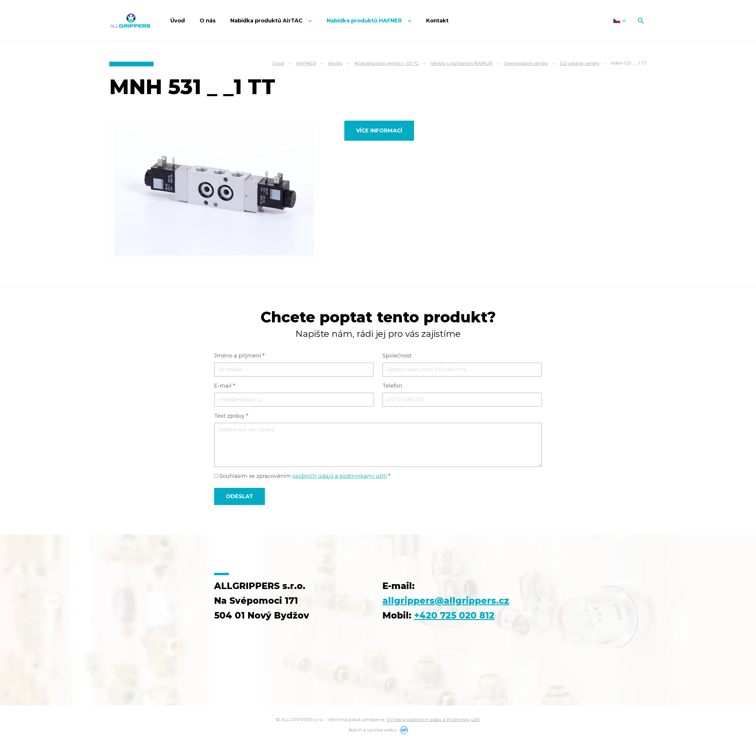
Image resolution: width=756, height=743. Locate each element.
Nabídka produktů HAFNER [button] (365, 20)
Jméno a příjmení (239, 355)
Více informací (379, 130)
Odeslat (239, 496)
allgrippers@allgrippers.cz (445, 600)
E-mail (224, 386)
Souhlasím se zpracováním (304, 476)
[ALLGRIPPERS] (130, 20)
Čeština (619, 20)
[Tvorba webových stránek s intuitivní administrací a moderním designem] (403, 730)
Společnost (397, 355)
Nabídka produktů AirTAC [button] (267, 20)
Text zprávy (231, 416)
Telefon (392, 386)
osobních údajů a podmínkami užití (339, 476)
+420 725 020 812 (454, 615)
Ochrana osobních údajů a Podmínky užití (433, 719)
